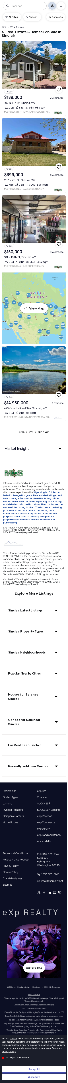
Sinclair (43, 432)
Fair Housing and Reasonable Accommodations (34, 1004)
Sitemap (7, 884)
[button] (34, 448)
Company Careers (13, 816)
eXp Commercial (46, 822)
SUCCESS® (43, 803)
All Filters (13, 17)
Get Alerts (57, 17)
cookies (13, 1038)
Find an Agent (10, 797)
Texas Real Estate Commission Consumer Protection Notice (34, 1020)
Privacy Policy (10, 866)
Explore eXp (9, 791)
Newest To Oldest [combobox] (34, 17)
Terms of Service (31, 1001)
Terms (55, 1048)
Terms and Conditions (15, 853)
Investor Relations (13, 810)
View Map (36, 308)
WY (31, 432)
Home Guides (10, 822)
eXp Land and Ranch (49, 835)
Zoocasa (42, 797)
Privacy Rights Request (16, 859)
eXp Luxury (43, 828)
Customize (34, 1076)
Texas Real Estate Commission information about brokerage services (34, 1016)
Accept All (34, 1069)
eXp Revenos (44, 816)
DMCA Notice (34, 994)
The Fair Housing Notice (46, 1026)
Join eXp (7, 803)
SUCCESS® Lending (48, 810)
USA (22, 432)
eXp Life (41, 791)
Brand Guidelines (12, 878)
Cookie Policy (10, 872)
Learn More (49, 1032)
